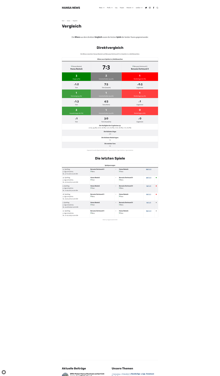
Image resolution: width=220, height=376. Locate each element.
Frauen (122, 8)
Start (63, 20)
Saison (68, 20)
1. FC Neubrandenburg (116, 374)
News (100, 8)
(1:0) (148, 186)
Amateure (150, 374)
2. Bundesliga (135, 374)
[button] (157, 8)
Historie (128, 8)
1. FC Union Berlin (125, 374)
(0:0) (148, 169)
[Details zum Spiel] (156, 169)
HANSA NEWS (71, 7)
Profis (109, 8)
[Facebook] (153, 7)
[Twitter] (146, 7)
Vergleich (75, 20)
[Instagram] (150, 7)
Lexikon (138, 8)
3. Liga (143, 374)
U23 (116, 8)
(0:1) (148, 194)
